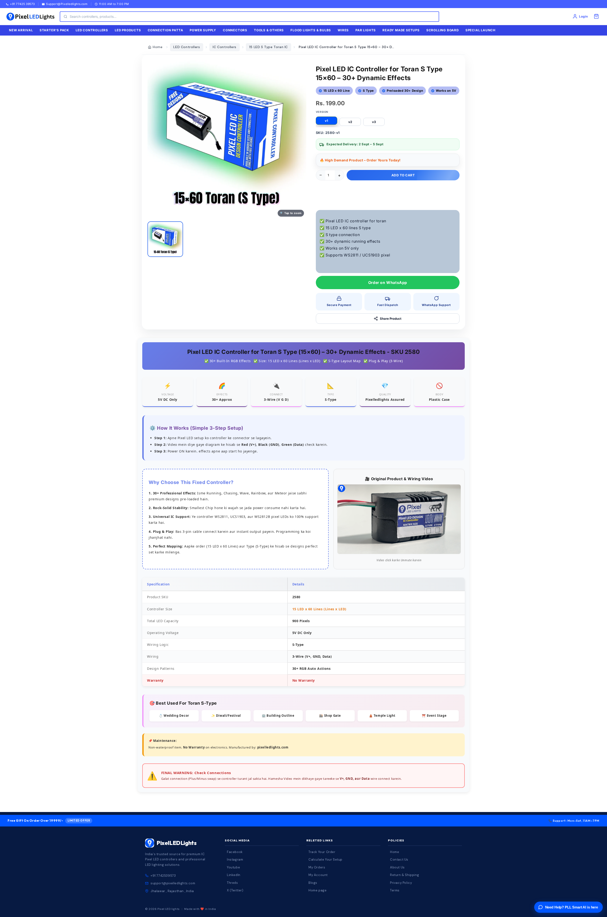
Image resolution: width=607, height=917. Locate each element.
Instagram (235, 860)
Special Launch (480, 30)
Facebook (235, 852)
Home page (317, 890)
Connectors (235, 30)
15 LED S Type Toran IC (268, 47)
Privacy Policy (401, 883)
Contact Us (399, 860)
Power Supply (203, 30)
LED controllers (92, 30)
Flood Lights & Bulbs (310, 30)
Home (157, 47)
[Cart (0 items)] (596, 16)
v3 (374, 122)
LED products (128, 30)
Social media (237, 840)
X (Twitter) (235, 890)
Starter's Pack (54, 30)
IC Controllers (224, 47)
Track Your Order (322, 852)
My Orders (316, 867)
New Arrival (21, 30)
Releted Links (319, 840)
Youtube (233, 867)
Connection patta (165, 30)
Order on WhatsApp (387, 282)
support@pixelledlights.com (173, 883)
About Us (397, 867)
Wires (343, 30)
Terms (395, 890)
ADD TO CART (403, 175)
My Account (318, 875)
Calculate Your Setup (325, 860)
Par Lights (365, 30)
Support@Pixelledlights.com (67, 4)
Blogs (312, 883)
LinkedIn (233, 875)
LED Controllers (186, 47)
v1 (326, 121)
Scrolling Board (442, 30)
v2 (350, 122)
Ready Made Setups (401, 30)
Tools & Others (269, 30)
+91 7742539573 (163, 876)
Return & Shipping (404, 875)
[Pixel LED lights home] (30, 16)
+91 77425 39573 (22, 4)
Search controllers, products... (93, 16)
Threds (232, 883)
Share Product (390, 318)
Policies (396, 840)
